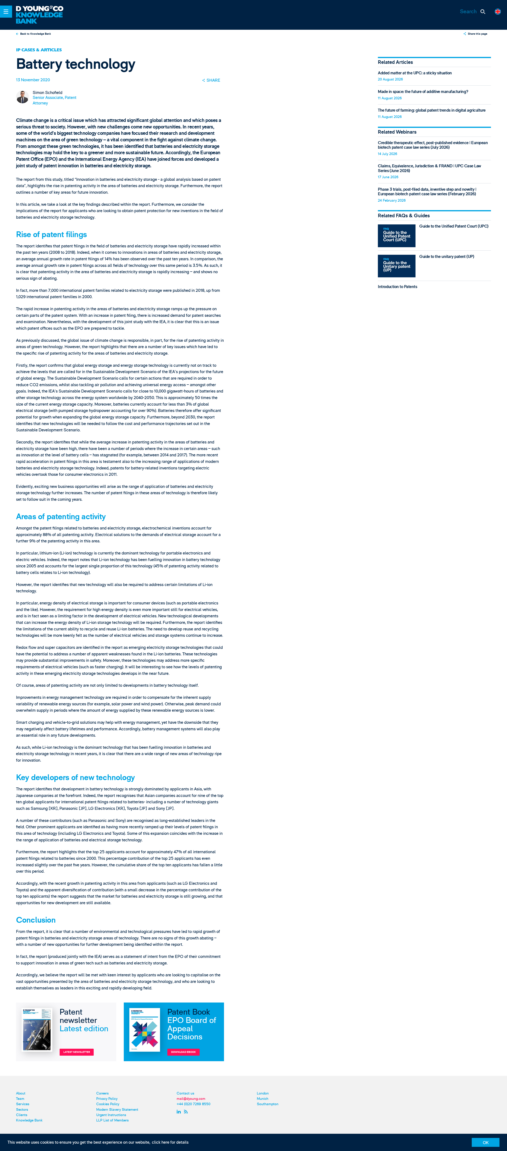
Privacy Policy (106, 1098)
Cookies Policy (107, 1104)
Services (22, 1104)
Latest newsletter (76, 1052)
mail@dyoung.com (191, 1098)
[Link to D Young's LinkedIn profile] (179, 1111)
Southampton (267, 1104)
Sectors (22, 1109)
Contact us (185, 1093)
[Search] (483, 12)
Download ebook (183, 1052)
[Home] (43, 9)
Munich (262, 1098)
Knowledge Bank (29, 1120)
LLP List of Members (112, 1120)
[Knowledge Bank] (43, 18)
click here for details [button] (170, 1142)
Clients (21, 1115)
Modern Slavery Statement (117, 1109)
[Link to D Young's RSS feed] (187, 1111)
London (263, 1093)
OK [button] (486, 1142)
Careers (102, 1093)
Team (20, 1098)
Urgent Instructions (111, 1115)
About (20, 1093)
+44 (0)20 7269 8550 (193, 1104)
